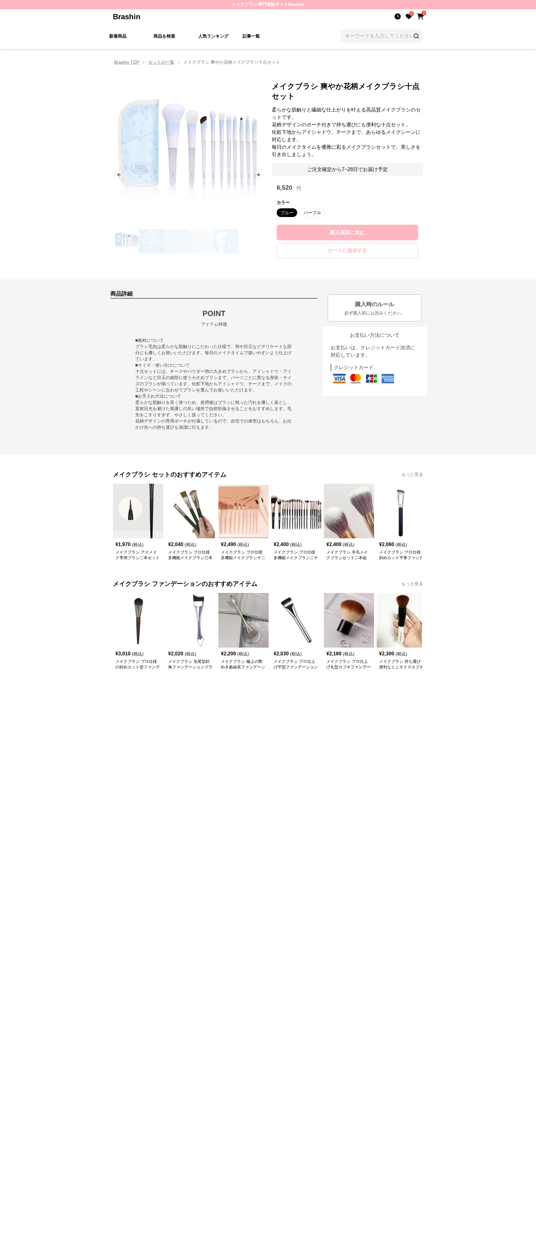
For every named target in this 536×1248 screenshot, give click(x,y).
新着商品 (118, 36)
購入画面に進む (347, 232)
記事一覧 (251, 36)
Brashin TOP (126, 62)
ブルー (286, 212)
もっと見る (412, 474)
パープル (312, 212)
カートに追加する (347, 250)
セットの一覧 (161, 62)
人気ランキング (213, 36)
